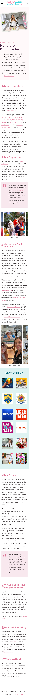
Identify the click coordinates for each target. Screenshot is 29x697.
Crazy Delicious (9, 76)
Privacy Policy (19, 694)
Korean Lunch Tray (13, 307)
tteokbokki (5, 125)
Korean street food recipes (10, 117)
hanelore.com (8, 652)
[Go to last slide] (2, 224)
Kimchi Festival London (12, 317)
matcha (19, 125)
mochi (21, 127)
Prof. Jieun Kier (6, 290)
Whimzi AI (14, 642)
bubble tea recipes (15, 122)
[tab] (11, 237)
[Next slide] (26, 224)
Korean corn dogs (7, 127)
